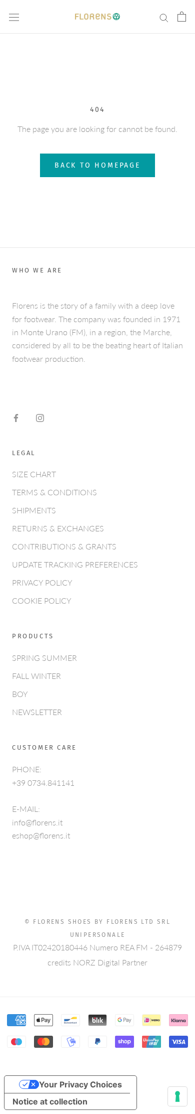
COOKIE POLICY (42, 600)
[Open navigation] (14, 17)
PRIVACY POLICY (42, 582)
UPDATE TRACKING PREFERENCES (75, 564)
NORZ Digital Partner (110, 962)
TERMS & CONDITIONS (54, 492)
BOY (20, 694)
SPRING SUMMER (44, 657)
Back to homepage (97, 165)
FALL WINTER (36, 675)
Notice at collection (50, 1101)
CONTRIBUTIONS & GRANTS (64, 546)
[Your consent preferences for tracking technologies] (177, 1096)
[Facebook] (16, 417)
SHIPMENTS (34, 510)
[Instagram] (40, 417)
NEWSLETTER (37, 712)
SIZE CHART (34, 474)
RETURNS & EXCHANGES (58, 528)
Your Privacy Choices (80, 1084)
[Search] (164, 17)
